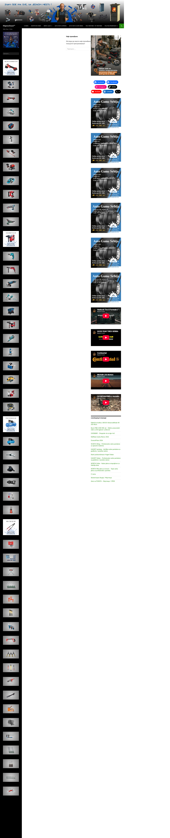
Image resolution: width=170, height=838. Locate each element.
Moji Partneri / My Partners (94, 25)
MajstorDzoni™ (9, 26)
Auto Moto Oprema (60, 25)
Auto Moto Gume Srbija (76, 25)
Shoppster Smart (36, 25)
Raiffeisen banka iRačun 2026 (100, 437)
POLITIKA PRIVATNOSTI (111, 25)
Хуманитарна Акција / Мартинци (101, 477)
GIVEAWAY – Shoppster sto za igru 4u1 (103, 433)
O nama (26, 25)
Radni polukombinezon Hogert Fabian (102, 454)
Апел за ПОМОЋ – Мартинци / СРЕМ (103, 481)
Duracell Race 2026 (97, 440)
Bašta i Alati (47, 25)
